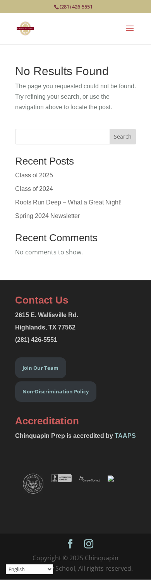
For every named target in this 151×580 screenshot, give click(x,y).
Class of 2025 (34, 175)
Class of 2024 (34, 188)
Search (123, 136)
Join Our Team (40, 367)
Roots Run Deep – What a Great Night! (68, 202)
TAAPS (125, 435)
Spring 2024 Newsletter (47, 216)
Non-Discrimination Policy (55, 391)
